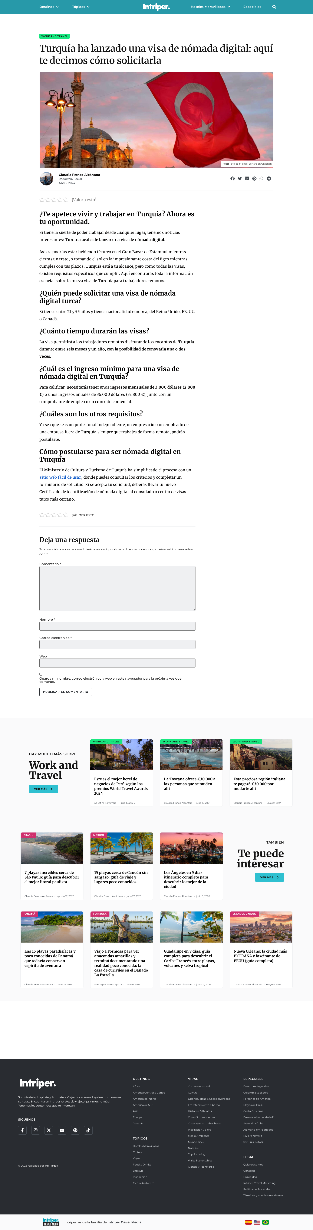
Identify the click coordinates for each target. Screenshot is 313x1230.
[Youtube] (62, 1130)
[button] (274, 6)
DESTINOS (141, 1079)
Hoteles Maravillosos (208, 7)
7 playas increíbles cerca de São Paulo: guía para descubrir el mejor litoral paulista (51, 877)
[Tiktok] (88, 1130)
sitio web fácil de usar (60, 477)
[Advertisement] (156, 1029)
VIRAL (193, 1079)
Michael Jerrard (248, 163)
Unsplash (266, 163)
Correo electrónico (55, 637)
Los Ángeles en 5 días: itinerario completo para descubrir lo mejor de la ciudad (186, 879)
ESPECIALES (253, 1079)
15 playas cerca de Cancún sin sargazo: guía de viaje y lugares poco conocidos (121, 877)
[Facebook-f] (22, 1130)
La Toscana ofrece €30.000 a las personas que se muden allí (189, 784)
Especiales (252, 7)
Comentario (50, 563)
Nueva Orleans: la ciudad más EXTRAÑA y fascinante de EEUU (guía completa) (260, 956)
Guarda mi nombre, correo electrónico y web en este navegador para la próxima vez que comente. (110, 680)
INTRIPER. (51, 1165)
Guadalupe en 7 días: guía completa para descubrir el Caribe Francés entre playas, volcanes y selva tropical (189, 958)
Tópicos (78, 7)
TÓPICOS (140, 1138)
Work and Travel (54, 36)
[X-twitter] (49, 1130)
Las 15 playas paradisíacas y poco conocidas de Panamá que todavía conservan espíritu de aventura (50, 958)
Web (43, 656)
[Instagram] (35, 1130)
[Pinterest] (75, 1130)
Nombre (47, 619)
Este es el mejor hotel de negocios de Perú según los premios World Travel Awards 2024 (121, 786)
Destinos (46, 7)
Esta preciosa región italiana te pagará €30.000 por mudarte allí (260, 784)
